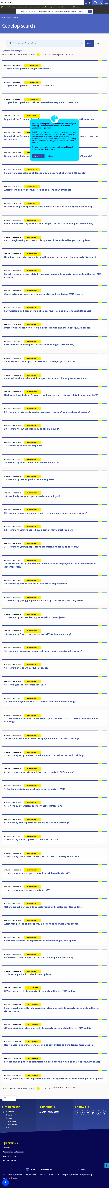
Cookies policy (60, 1175)
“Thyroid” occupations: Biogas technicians (27, 68)
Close (90, 11)
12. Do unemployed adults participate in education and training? (40, 701)
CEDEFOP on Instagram (98, 1112)
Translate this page (75, 11)
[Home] (7, 2)
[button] (5, 1182)
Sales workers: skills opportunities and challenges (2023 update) (39, 361)
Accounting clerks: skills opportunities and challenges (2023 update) (41, 923)
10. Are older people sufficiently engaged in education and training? (41, 738)
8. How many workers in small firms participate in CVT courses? (39, 772)
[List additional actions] (90, 2)
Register (100, 2)
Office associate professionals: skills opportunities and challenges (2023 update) (48, 1028)
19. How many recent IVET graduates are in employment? (35, 583)
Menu (106, 3)
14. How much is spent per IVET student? (26, 667)
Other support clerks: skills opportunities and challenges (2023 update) (43, 906)
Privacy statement (72, 1175)
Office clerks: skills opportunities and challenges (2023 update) (38, 957)
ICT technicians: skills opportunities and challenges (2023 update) (40, 991)
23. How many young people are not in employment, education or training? (45, 513)
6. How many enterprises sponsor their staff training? (34, 805)
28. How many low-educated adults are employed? (31, 428)
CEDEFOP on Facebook (77, 1112)
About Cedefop (9, 1160)
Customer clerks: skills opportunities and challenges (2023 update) (40, 940)
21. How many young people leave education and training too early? (41, 546)
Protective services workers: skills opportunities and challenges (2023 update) (47, 327)
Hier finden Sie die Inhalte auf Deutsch (66, 7)
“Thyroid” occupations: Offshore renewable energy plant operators (41, 102)
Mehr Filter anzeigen (13, 50)
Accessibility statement (14, 1175)
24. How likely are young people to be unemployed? (32, 496)
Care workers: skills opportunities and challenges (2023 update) (39, 344)
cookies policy (69, 147)
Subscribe (45, 1107)
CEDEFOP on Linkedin (93, 1112)
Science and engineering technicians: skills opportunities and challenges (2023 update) (52, 1061)
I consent (38, 156)
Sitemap (14, 1178)
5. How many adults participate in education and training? (36, 822)
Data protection (85, 1175)
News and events (10, 1156)
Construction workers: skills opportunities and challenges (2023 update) (44, 294)
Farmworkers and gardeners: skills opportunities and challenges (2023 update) (47, 310)
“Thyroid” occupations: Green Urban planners (29, 85)
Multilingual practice (30, 1175)
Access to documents (46, 1175)
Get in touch (11, 1107)
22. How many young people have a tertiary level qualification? (38, 529)
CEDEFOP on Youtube (88, 1112)
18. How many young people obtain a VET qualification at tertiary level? (43, 600)
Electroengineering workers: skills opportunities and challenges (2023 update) (47, 240)
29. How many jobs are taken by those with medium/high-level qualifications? (47, 412)
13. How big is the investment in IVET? (25, 684)
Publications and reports (13, 1152)
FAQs (3, 1175)
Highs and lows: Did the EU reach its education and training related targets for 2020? (51, 395)
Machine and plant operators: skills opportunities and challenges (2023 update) (48, 206)
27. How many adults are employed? (23, 445)
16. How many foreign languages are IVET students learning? (37, 634)
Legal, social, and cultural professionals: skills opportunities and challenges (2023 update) (53, 1078)
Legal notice (6, 1178)
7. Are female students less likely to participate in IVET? (34, 789)
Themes (6, 1147)
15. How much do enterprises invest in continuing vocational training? (43, 651)
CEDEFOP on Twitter (82, 1112)
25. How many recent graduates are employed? (30, 479)
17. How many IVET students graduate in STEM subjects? (34, 617)
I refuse (50, 156)
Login (95, 2)
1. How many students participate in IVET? (27, 890)
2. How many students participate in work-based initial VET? (37, 873)
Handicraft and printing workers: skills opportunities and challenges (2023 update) (50, 257)
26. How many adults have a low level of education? (32, 462)
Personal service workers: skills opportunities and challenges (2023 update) (45, 378)
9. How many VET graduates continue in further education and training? (44, 755)
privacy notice (49, 149)
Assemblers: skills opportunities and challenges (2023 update (37, 189)
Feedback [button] (107, 1165)
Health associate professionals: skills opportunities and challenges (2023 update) (49, 1044)
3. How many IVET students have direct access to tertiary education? (41, 856)
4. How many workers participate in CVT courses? (31, 839)
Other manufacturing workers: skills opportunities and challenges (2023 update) (48, 223)
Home (3, 17)
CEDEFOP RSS (104, 1112)
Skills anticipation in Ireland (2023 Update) (27, 974)
